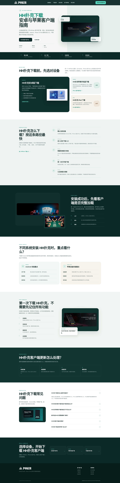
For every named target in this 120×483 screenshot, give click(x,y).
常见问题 (72, 2)
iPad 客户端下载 (77, 107)
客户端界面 (66, 2)
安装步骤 (60, 2)
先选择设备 (36, 39)
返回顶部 (92, 474)
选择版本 (49, 2)
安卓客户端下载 (26, 101)
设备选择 (79, 470)
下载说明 (55, 2)
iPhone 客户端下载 (77, 90)
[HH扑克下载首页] (20, 2)
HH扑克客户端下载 (24, 39)
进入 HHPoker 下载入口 (24, 151)
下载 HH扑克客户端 (101, 2)
